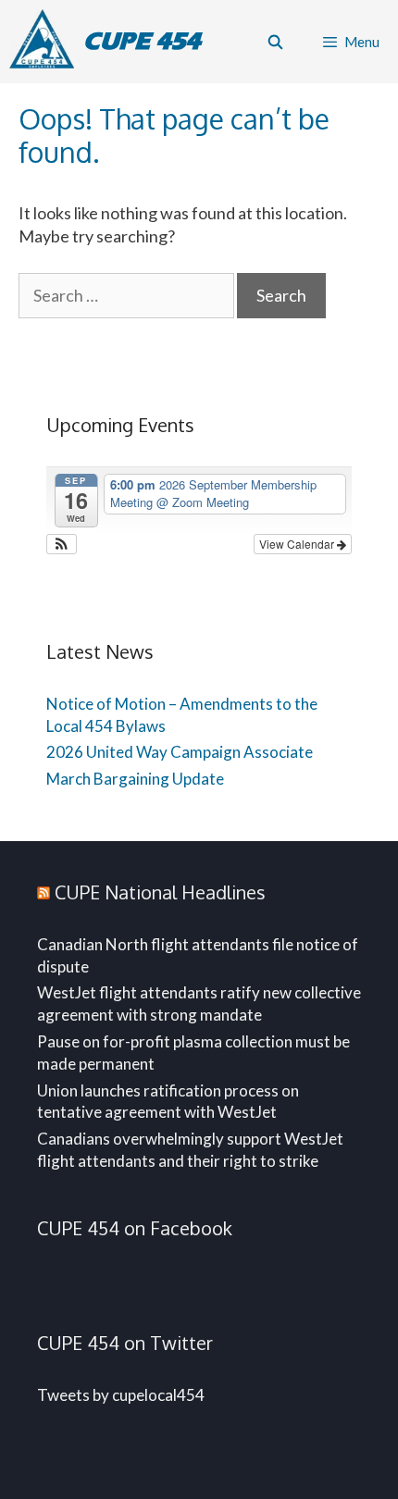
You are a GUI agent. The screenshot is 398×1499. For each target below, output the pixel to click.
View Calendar (298, 543)
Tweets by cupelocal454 (121, 1395)
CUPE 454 (142, 41)
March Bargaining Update (135, 778)
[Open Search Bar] (274, 41)
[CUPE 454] (46, 41)
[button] (61, 544)
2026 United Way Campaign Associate (179, 752)
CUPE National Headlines (160, 892)
